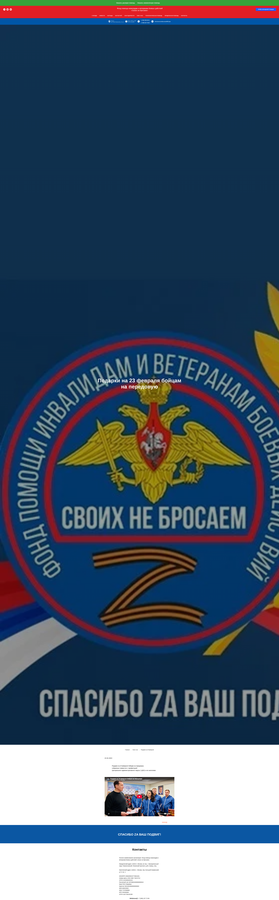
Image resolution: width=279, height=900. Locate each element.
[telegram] (4, 9)
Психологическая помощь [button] (154, 15)
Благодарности (129, 15)
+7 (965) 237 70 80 (143, 898)
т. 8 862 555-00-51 (145, 20)
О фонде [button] (94, 15)
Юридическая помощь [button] (172, 15)
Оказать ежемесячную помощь (148, 3)
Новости (102, 15)
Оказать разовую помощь (125, 3)
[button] (266, 9)
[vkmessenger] (7, 9)
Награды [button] (110, 15)
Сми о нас (140, 15)
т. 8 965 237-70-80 (145, 22)
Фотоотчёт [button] (118, 15)
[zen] (11, 9)
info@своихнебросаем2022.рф (162, 21)
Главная (127, 749)
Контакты (184, 15)
